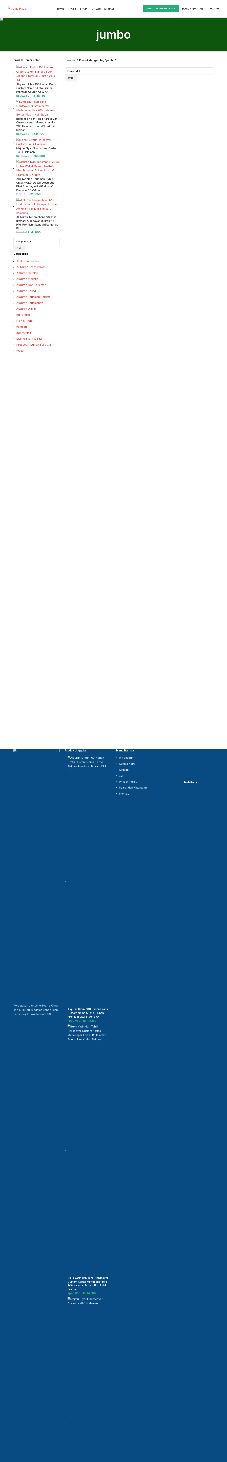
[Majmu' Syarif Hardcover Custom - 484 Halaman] (38, 142)
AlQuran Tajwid (26, 291)
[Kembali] (92, 34)
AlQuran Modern (27, 279)
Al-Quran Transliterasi (30, 267)
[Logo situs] (18, 8)
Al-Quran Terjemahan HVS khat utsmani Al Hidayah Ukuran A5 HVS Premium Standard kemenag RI (37, 222)
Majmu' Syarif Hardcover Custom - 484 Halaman (37, 150)
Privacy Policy (128, 781)
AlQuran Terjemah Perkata (33, 297)
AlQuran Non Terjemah (31, 285)
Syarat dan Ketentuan (133, 787)
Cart (121, 775)
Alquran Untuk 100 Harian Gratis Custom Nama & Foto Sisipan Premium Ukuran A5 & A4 (36, 88)
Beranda (70, 60)
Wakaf (20, 350)
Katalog (124, 769)
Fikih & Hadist (24, 320)
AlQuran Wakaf (26, 308)
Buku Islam (23, 314)
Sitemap (124, 793)
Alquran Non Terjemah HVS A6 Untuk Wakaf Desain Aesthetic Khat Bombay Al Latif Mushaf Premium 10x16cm (35, 184)
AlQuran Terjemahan (29, 303)
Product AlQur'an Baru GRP (34, 344)
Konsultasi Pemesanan (161, 8)
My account (126, 757)
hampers (22, 326)
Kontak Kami (127, 763)
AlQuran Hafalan (27, 273)
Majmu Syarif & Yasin (29, 338)
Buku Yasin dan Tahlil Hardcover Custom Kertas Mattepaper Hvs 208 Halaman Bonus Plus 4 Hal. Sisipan (36, 124)
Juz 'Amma (23, 332)
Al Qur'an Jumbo (27, 261)
